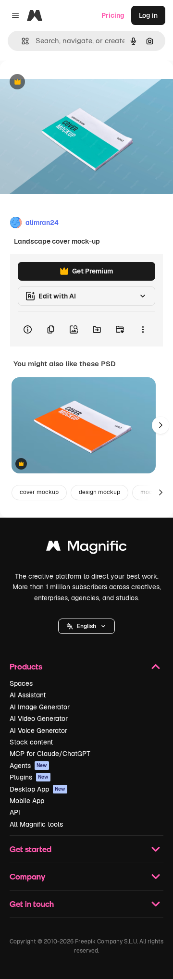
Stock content (31, 742)
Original (61, 82)
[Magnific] (86, 548)
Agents (28, 765)
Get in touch (32, 904)
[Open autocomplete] (21, 41)
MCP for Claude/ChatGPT (50, 753)
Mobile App (27, 800)
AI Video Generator (39, 718)
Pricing (112, 15)
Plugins (29, 777)
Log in (148, 15)
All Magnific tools (36, 824)
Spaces (21, 683)
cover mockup (39, 492)
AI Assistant (28, 695)
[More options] (142, 329)
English (86, 626)
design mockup (99, 492)
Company (27, 876)
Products (26, 666)
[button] (86, 626)
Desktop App (37, 789)
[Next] (160, 425)
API (15, 812)
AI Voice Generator (38, 730)
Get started (30, 849)
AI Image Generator (40, 707)
